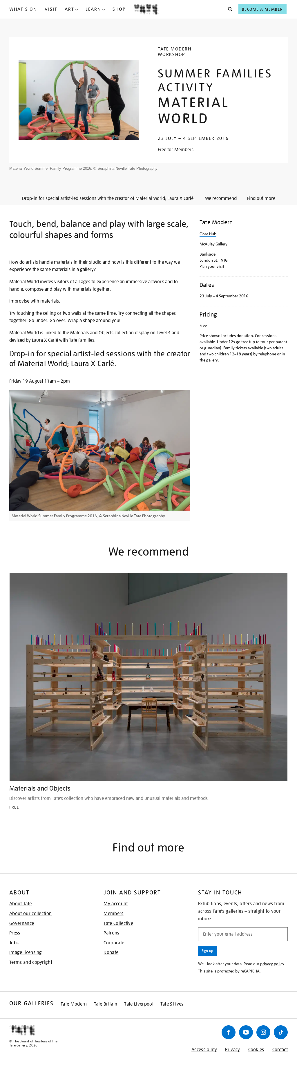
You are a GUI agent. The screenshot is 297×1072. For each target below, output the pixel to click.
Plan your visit (212, 266)
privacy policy (272, 963)
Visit (51, 9)
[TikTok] (281, 1032)
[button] (228, 9)
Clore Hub (208, 233)
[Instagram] (263, 1032)
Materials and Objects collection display (109, 333)
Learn (93, 9)
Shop (119, 9)
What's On (23, 9)
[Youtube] (246, 1032)
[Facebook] (229, 1032)
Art (69, 9)
